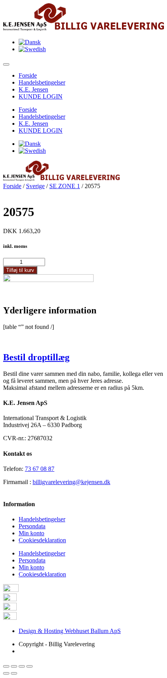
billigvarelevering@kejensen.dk (71, 482)
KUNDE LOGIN (41, 96)
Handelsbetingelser (42, 82)
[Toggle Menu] (6, 64)
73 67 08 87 (39, 468)
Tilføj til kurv (20, 270)
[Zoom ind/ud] (29, 666)
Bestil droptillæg (36, 357)
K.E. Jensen (33, 89)
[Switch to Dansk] (30, 42)
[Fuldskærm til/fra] (22, 666)
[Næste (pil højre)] (14, 673)
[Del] (14, 666)
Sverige (35, 186)
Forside (28, 75)
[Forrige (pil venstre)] (6, 673)
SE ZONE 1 (64, 186)
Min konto (31, 533)
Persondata (32, 526)
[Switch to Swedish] (32, 49)
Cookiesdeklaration (42, 540)
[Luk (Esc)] (6, 666)
